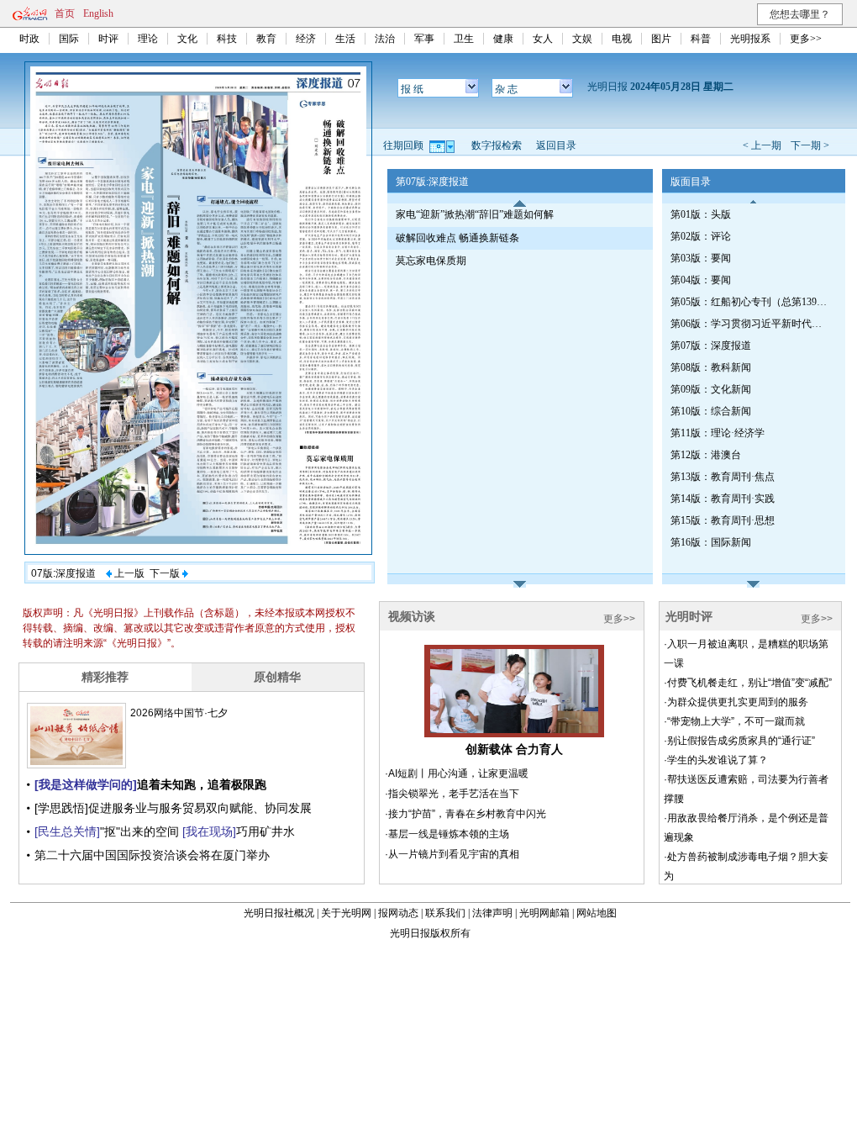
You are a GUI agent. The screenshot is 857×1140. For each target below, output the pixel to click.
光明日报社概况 (279, 913)
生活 (345, 39)
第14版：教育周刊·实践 (722, 498)
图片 (661, 39)
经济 (306, 39)
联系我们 (445, 913)
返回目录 (556, 145)
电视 (622, 39)
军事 (424, 39)
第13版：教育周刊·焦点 (722, 477)
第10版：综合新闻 (710, 411)
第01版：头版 (700, 214)
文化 (187, 39)
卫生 (464, 39)
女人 (543, 39)
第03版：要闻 (700, 258)
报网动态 (398, 913)
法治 (385, 39)
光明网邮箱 (544, 913)
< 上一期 (762, 145)
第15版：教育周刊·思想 (722, 520)
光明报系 (750, 39)
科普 (701, 39)
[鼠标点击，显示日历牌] (443, 145)
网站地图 (596, 913)
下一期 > (810, 145)
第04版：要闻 (700, 280)
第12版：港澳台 (705, 455)
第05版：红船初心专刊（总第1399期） (750, 302)
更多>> (806, 39)
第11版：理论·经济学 (717, 433)
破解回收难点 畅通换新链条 (457, 238)
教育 (266, 39)
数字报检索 (496, 145)
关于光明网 (346, 913)
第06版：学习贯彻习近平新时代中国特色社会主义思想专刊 (750, 324)
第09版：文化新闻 (710, 389)
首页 (65, 13)
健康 (503, 39)
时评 (108, 39)
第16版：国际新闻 (710, 542)
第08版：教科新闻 (710, 367)
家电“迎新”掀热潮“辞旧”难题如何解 (475, 214)
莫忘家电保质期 (431, 261)
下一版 (166, 573)
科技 (227, 39)
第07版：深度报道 (710, 345)
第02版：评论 (700, 236)
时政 (29, 39)
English (98, 13)
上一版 (128, 573)
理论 (148, 39)
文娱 (582, 39)
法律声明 (492, 913)
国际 (69, 39)
